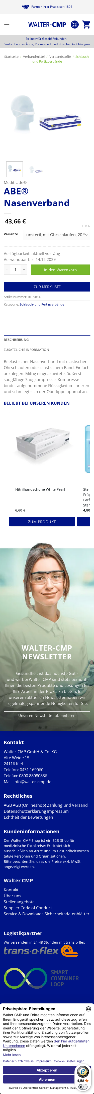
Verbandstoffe (60, 56)
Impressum (58, 811)
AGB (8, 805)
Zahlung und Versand (67, 805)
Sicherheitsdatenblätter (66, 914)
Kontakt (11, 890)
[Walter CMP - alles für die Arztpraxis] (47, 24)
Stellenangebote (19, 902)
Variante (11, 234)
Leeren (85, 226)
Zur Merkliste (47, 286)
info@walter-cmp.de (32, 781)
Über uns (12, 896)
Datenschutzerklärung (25, 811)
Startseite (11, 56)
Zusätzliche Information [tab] (26, 349)
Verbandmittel (34, 56)
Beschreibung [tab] (16, 339)
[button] (7, 24)
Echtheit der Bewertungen (28, 817)
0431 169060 (31, 769)
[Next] (82, 114)
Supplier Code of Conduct (28, 908)
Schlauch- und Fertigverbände (61, 59)
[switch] (82, 1086)
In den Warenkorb (60, 269)
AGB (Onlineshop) (29, 805)
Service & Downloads (24, 914)
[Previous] (11, 114)
